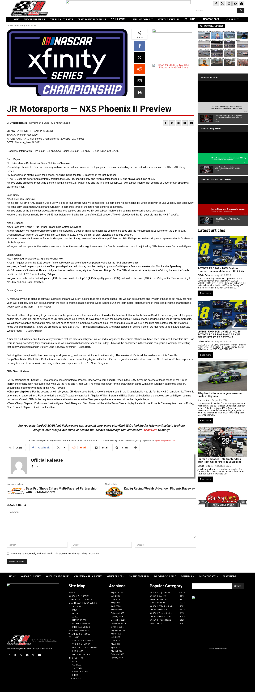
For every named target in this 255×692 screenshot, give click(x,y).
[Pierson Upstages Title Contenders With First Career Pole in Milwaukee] (222, 442)
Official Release (18, 122)
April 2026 (116, 606)
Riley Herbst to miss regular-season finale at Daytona (220, 395)
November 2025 (118, 623)
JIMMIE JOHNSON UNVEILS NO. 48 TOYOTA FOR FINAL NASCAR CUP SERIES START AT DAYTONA (219, 334)
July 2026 (115, 596)
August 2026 (117, 592)
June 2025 (116, 640)
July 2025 (115, 637)
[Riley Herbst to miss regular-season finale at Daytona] (222, 376)
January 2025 (117, 657)
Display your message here (218, 648)
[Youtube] (235, 3)
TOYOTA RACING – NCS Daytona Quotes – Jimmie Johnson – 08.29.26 (221, 270)
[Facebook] (216, 3)
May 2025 (115, 644)
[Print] (139, 92)
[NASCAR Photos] (241, 3)
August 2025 (117, 634)
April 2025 (116, 647)
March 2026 (116, 609)
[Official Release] (19, 465)
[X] (139, 57)
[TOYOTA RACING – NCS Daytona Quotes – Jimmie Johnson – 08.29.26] (222, 251)
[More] (135, 447)
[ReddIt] (139, 69)
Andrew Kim (203, 400)
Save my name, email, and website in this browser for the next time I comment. (55, 553)
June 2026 (116, 599)
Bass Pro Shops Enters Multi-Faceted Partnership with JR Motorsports (61, 490)
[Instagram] (229, 3)
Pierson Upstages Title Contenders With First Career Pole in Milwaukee (219, 460)
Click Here (150, 430)
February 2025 (117, 654)
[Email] (139, 81)
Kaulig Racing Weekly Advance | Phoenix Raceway (159, 488)
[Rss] (33, 655)
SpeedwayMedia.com (165, 440)
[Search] (240, 10)
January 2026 (117, 616)
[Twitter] (222, 3)
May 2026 (115, 603)
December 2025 (118, 620)
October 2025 (117, 627)
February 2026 (117, 613)
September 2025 (118, 630)
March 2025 (116, 651)
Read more (205, 293)
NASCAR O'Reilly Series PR (22, 25)
